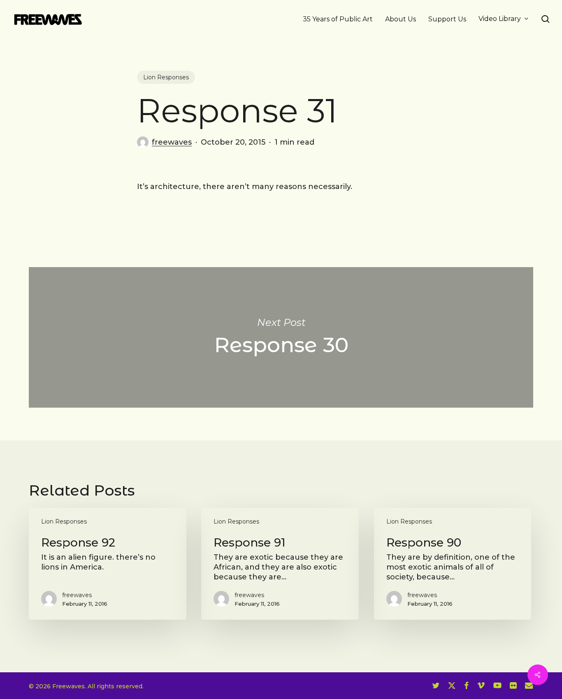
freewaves (172, 142)
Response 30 (281, 337)
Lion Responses (166, 77)
